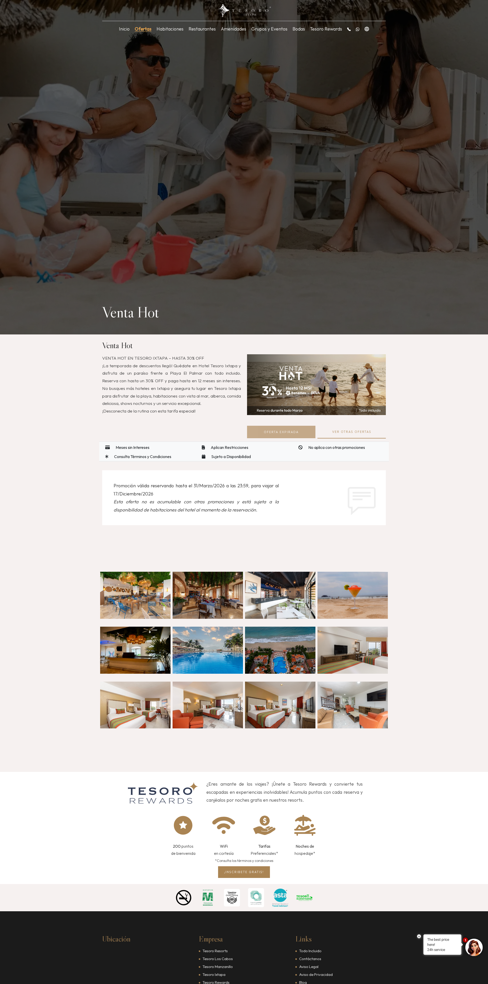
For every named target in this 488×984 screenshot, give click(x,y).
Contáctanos (310, 958)
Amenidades (233, 29)
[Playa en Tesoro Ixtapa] (280, 650)
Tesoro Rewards (326, 29)
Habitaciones (170, 29)
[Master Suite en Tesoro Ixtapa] (280, 705)
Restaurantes (202, 29)
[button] (349, 29)
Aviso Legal (308, 966)
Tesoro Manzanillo (218, 966)
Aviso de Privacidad (316, 974)
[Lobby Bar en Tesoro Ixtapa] (135, 650)
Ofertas (143, 29)
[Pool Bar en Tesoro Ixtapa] (352, 595)
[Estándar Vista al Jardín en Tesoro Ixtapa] (135, 705)
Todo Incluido (310, 950)
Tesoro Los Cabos (218, 958)
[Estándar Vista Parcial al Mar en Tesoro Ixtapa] (352, 650)
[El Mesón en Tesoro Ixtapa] (208, 595)
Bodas (299, 29)
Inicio (124, 29)
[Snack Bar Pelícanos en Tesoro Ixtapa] (280, 595)
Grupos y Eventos (269, 29)
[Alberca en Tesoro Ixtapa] (208, 650)
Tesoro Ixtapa (214, 974)
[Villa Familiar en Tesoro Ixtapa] (352, 705)
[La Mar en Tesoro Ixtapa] (135, 595)
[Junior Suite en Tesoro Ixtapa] (208, 705)
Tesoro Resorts (215, 950)
